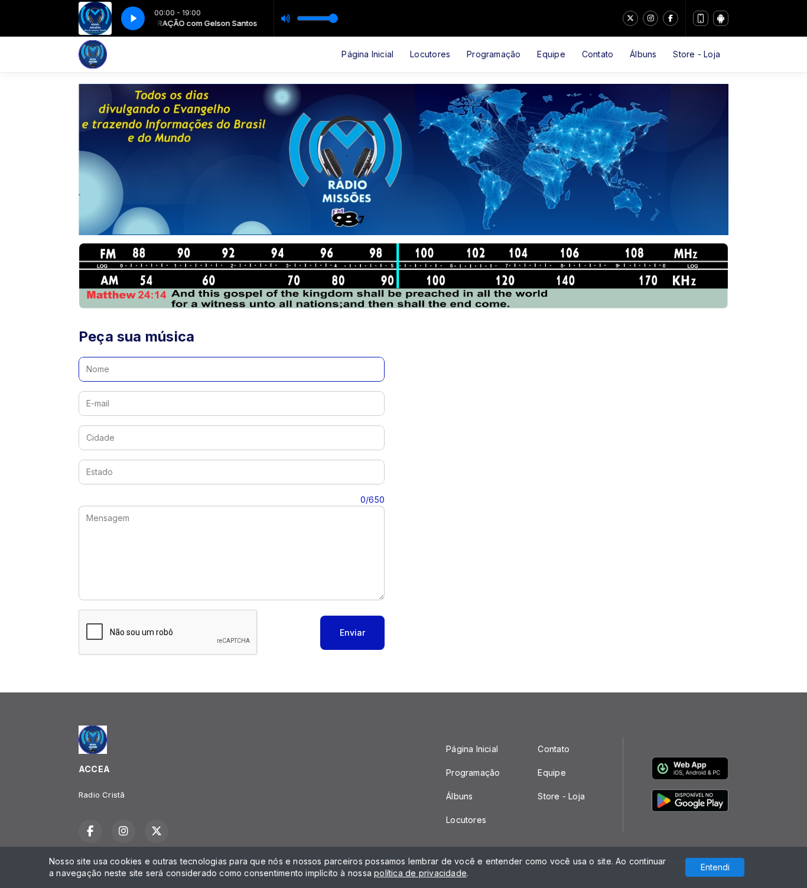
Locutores (430, 54)
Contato (597, 54)
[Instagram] (650, 18)
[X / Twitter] (630, 18)
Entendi (715, 867)
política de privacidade (420, 873)
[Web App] (700, 18)
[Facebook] (670, 18)
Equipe (551, 54)
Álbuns (643, 54)
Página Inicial (367, 54)
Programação (493, 54)
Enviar (352, 632)
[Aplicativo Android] (720, 18)
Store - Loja (696, 54)
